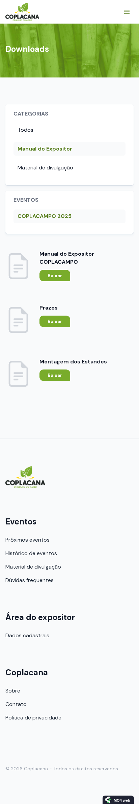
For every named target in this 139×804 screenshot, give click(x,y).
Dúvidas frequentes (29, 580)
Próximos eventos (27, 539)
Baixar (55, 275)
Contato (16, 704)
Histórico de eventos (31, 553)
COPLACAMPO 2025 (45, 216)
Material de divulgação (45, 167)
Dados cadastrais (27, 635)
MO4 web (122, 800)
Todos (25, 129)
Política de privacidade (33, 717)
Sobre (12, 690)
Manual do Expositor (45, 148)
